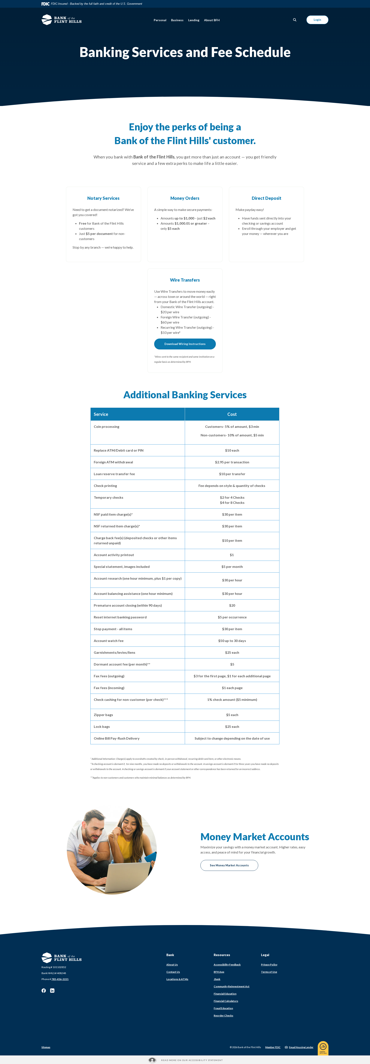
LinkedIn (52, 990)
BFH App (219, 971)
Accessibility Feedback (227, 964)
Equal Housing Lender (301, 1047)
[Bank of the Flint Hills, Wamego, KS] (62, 19)
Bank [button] (170, 955)
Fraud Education (223, 1008)
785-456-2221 (60, 979)
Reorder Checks (223, 1015)
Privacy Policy (269, 964)
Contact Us (173, 971)
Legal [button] (265, 955)
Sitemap (46, 1047)
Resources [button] (222, 955)
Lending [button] (193, 20)
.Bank (217, 979)
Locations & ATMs (177, 979)
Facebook (44, 990)
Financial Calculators (226, 1001)
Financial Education (225, 993)
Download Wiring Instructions (185, 344)
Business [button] (177, 20)
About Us (172, 964)
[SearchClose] (295, 20)
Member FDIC (272, 1047)
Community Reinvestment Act (231, 986)
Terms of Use (269, 971)
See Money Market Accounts (229, 865)
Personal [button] (160, 20)
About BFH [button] (212, 20)
